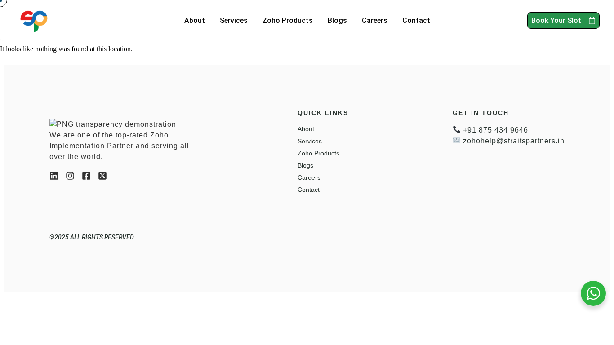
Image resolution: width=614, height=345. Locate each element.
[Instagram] (70, 175)
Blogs (337, 20)
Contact (416, 20)
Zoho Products (288, 20)
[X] (102, 175)
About (194, 20)
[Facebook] (86, 175)
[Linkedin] (53, 175)
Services (234, 20)
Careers (374, 20)
